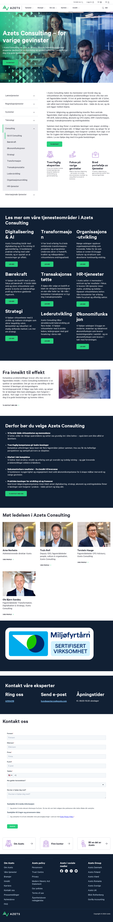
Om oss (52, 8)
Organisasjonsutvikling (17, 180)
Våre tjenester (10, 872)
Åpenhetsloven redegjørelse (39, 899)
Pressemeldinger (11, 895)
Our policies (37, 888)
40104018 (9, 701)
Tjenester (28, 8)
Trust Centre (38, 872)
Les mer (11, 264)
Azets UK (92, 890)
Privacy (35, 877)
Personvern (37, 867)
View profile (9, 559)
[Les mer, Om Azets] (31, 843)
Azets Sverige (94, 886)
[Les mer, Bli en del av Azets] (106, 843)
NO (99, 2)
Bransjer (40, 8)
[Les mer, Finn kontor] (69, 843)
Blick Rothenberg (96, 895)
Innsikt (75, 8)
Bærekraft (11, 142)
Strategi (10, 155)
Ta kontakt (10, 62)
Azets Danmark (95, 867)
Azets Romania (95, 881)
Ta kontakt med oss (10, 405)
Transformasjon (14, 161)
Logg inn (89, 2)
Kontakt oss (77, 2)
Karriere (63, 8)
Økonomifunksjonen (16, 148)
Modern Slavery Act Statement (41, 882)
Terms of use (38, 893)
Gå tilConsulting (14, 136)
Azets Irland (93, 877)
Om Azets (8, 867)
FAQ (6, 904)
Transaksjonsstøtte (15, 167)
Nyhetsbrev (9, 899)
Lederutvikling (13, 174)
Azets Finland (94, 872)
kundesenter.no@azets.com (54, 701)
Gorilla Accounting (96, 899)
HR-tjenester (13, 186)
